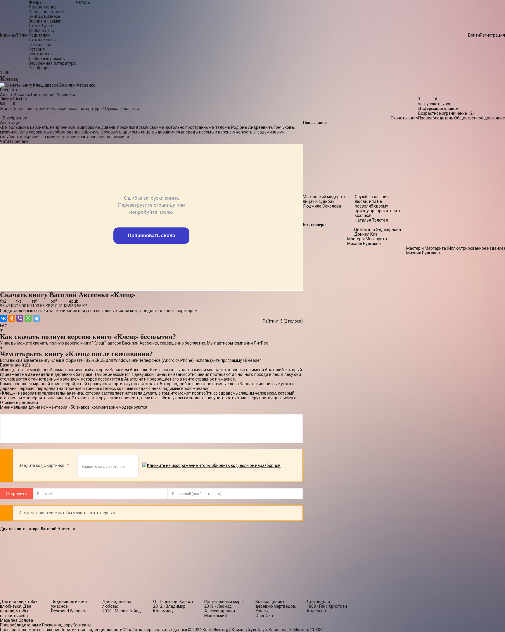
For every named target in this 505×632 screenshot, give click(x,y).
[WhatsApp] (28, 318)
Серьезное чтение (46, 11)
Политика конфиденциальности (91, 629)
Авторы (83, 2)
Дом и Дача (40, 25)
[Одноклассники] (11, 318)
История (37, 49)
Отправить (16, 493)
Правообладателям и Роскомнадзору (36, 625)
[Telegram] (36, 318)
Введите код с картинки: (42, 465)
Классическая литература (76, 108)
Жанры (35, 2)
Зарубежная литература (52, 63)
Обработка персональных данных (155, 629)
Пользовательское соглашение (30, 629)
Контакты (81, 625)
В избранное (15, 118)
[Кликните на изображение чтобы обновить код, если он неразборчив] (211, 466)
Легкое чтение (43, 7)
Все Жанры (39, 68)
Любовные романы (47, 58)
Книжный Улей (14, 35)
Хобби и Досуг (42, 30)
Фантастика (40, 54)
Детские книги (43, 39)
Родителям (39, 35)
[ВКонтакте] (3, 318)
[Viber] (19, 318)
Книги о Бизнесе (44, 16)
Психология (40, 44)
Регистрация (492, 35)
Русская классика (122, 108)
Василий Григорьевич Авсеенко (44, 94)
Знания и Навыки (45, 21)
